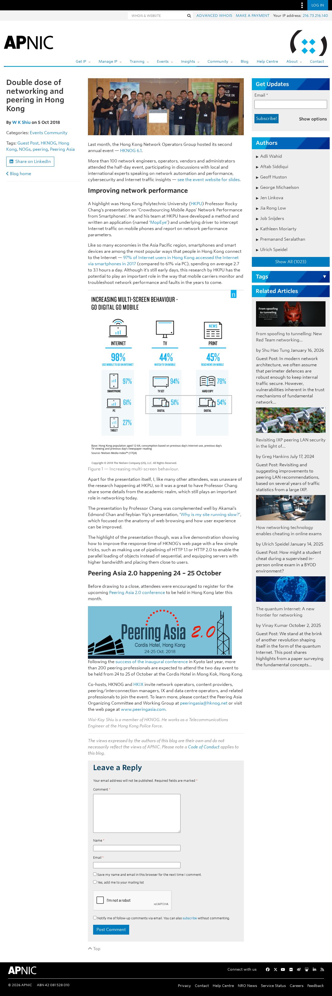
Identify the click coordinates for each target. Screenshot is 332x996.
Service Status (273, 985)
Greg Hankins (275, 456)
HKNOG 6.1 (131, 150)
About (292, 61)
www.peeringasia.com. (144, 709)
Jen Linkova (271, 197)
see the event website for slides (208, 179)
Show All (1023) (290, 261)
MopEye (158, 222)
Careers (296, 985)
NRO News (247, 985)
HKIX (138, 684)
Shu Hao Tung (276, 350)
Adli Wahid (271, 156)
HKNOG (48, 143)
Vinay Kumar (275, 625)
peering (40, 149)
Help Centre (267, 61)
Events (163, 61)
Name (99, 840)
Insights (188, 61)
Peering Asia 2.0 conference (137, 592)
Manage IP (108, 61)
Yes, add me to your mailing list (120, 882)
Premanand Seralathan (282, 239)
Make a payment (252, 15)
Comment (101, 789)
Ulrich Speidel (273, 249)
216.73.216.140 (315, 15)
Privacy (184, 985)
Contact (317, 61)
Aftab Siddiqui (274, 166)
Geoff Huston (273, 177)
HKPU (196, 203)
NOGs (25, 149)
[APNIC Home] (28, 41)
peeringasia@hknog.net (203, 703)
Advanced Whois (214, 15)
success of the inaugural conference (151, 661)
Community (218, 61)
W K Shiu (21, 122)
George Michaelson (279, 187)
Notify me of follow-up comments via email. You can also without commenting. (163, 918)
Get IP (81, 61)
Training (137, 61)
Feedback (315, 985)
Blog (244, 61)
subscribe (190, 918)
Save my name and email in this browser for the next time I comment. (149, 875)
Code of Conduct (203, 746)
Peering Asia (62, 149)
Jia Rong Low (273, 208)
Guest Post (28, 143)
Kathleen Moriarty (278, 228)
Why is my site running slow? (210, 514)
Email (98, 857)
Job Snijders (272, 218)
